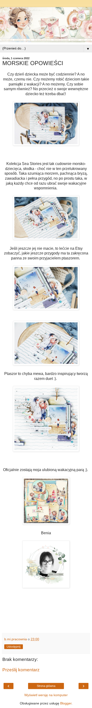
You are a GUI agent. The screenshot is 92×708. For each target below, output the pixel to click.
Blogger (65, 703)
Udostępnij (14, 646)
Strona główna (46, 686)
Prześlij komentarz (21, 669)
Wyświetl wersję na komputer (46, 695)
